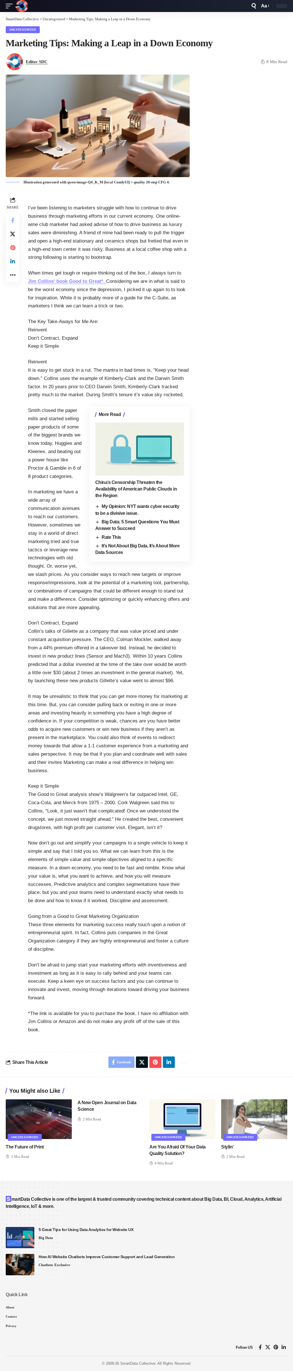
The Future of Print (25, 1146)
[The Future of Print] (39, 1119)
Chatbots (46, 1265)
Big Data (46, 1238)
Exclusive (62, 1265)
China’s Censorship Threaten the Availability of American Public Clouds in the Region (136, 489)
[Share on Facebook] (12, 220)
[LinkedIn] (283, 1347)
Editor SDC (36, 61)
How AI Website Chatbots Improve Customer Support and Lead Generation (107, 1256)
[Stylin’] (254, 1119)
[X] (268, 1347)
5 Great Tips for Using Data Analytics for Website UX (86, 1229)
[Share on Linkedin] (12, 261)
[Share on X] (12, 234)
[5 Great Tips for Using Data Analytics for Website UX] (20, 1237)
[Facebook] (260, 1347)
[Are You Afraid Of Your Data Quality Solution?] (182, 1119)
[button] (10, 6)
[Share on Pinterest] (12, 248)
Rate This (111, 537)
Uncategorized (22, 29)
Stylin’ (227, 1146)
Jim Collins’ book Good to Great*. (67, 281)
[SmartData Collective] (21, 6)
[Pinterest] (276, 1347)
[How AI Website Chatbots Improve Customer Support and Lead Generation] (20, 1264)
